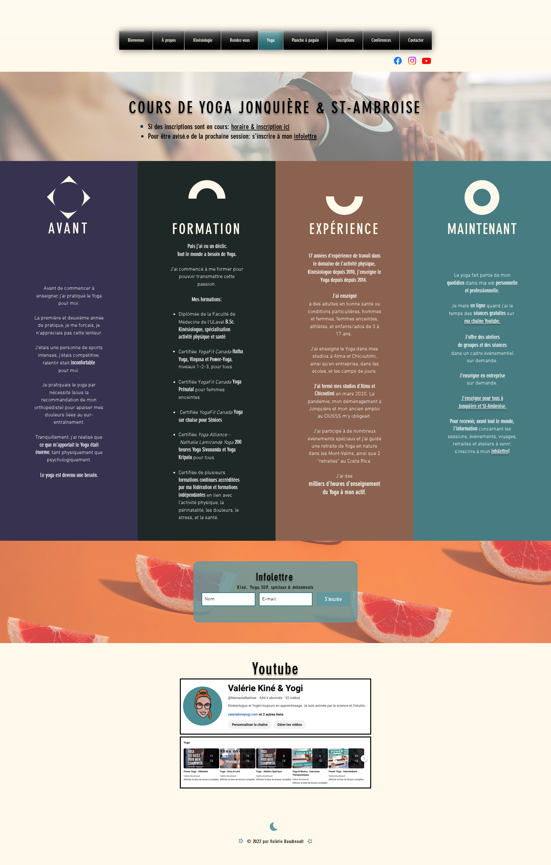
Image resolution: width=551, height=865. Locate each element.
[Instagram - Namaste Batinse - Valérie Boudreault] (412, 60)
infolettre (305, 136)
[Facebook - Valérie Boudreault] (398, 60)
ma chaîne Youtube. (482, 321)
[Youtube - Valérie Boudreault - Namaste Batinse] (426, 60)
